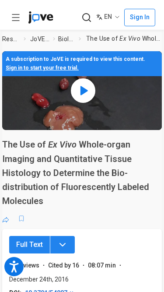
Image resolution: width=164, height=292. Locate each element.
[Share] (5, 218)
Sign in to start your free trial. (42, 68)
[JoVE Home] (40, 17)
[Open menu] (16, 18)
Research (11, 38)
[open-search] (86, 17)
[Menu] (62, 244)
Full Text (29, 244)
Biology (66, 38)
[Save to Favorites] (21, 218)
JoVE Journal (39, 38)
